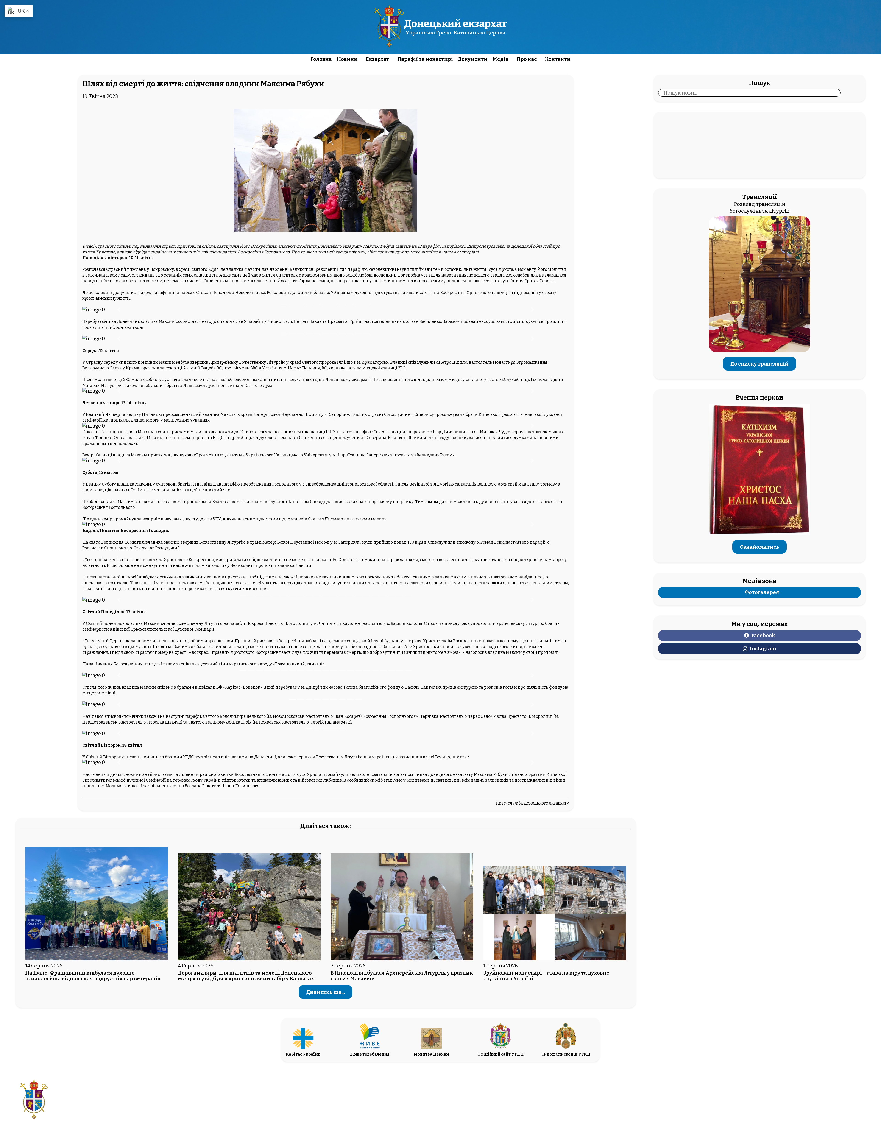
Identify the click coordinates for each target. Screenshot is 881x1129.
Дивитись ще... (325, 992)
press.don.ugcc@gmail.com (414, 1104)
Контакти (558, 59)
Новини (347, 59)
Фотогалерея (762, 592)
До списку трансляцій (759, 363)
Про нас (527, 59)
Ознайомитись (759, 547)
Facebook (763, 635)
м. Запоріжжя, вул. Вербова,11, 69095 (414, 1097)
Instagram (763, 649)
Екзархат (377, 59)
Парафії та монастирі (425, 59)
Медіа (500, 59)
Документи (473, 59)
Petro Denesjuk (817, 1104)
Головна (321, 59)
